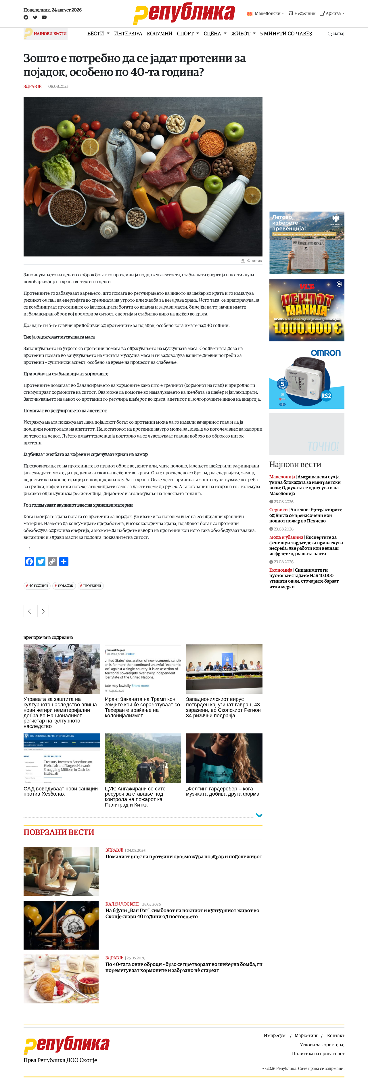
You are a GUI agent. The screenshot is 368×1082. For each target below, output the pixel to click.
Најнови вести (295, 465)
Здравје (32, 86)
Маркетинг (306, 1035)
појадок (65, 585)
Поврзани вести (59, 832)
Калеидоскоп (122, 904)
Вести (96, 34)
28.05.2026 (151, 904)
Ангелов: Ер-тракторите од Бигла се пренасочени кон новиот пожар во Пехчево (305, 515)
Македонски (268, 13)
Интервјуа (128, 34)
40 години (38, 585)
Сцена (213, 34)
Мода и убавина (286, 537)
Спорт (186, 34)
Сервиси (278, 509)
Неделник (304, 13)
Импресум (274, 1035)
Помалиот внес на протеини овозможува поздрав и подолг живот (184, 856)
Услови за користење (322, 1045)
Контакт (335, 1035)
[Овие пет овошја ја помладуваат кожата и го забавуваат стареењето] (43, 611)
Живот (241, 34)
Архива (333, 13)
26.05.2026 (136, 958)
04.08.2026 (136, 851)
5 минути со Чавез (286, 34)
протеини (92, 585)
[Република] (184, 13)
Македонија (282, 477)
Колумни (159, 34)
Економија (280, 570)
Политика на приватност (318, 1053)
